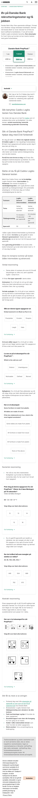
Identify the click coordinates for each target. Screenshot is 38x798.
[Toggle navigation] (36, 2)
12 (10, 513)
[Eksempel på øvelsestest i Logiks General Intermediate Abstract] (19, 627)
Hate (22, 327)
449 (9, 573)
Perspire (28, 318)
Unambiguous (22, 367)
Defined (19, 376)
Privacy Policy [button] (7, 795)
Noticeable (9, 376)
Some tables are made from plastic (18, 424)
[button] (27, 2)
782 (14, 582)
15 (14, 522)
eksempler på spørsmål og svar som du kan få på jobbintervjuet (18, 703)
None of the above (18, 451)
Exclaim (19, 318)
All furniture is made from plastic (18, 442)
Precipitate (9, 318)
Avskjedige (29, 778)
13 (18, 513)
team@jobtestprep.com (19, 104)
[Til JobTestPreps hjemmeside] (5, 2)
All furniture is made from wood (18, 433)
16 (22, 522)
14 (27, 513)
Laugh (14, 327)
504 (18, 573)
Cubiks (27, 118)
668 (26, 573)
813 (22, 582)
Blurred (28, 376)
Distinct (11, 367)
